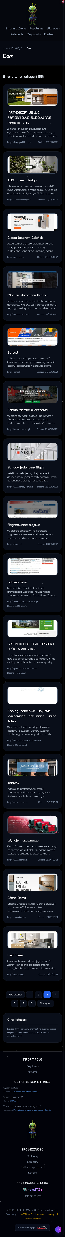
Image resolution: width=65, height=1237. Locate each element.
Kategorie (17, 34)
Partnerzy (32, 1156)
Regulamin (34, 34)
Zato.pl (12, 352)
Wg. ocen (53, 28)
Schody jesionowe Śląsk (25, 467)
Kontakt (49, 34)
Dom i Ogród (17, 48)
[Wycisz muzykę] (58, 1229)
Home (5, 48)
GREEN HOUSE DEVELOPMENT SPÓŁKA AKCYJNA (31, 646)
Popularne (36, 28)
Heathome (15, 955)
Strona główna (15, 28)
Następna (45, 1003)
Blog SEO (32, 1161)
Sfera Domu (16, 898)
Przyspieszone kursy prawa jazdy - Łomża (32, 1110)
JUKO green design (22, 180)
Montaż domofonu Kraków (27, 295)
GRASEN (13, 1101)
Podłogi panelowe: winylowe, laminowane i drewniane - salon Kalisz (31, 716)
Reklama (32, 1071)
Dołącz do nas (32, 1196)
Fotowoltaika (17, 582)
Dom (29, 48)
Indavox (13, 783)
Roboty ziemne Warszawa (27, 410)
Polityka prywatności (33, 1167)
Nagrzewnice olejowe (23, 525)
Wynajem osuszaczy (23, 840)
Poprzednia (15, 994)
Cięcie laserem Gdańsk (25, 238)
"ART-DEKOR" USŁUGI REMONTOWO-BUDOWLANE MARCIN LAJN (29, 118)
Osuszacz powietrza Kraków (25, 1092)
